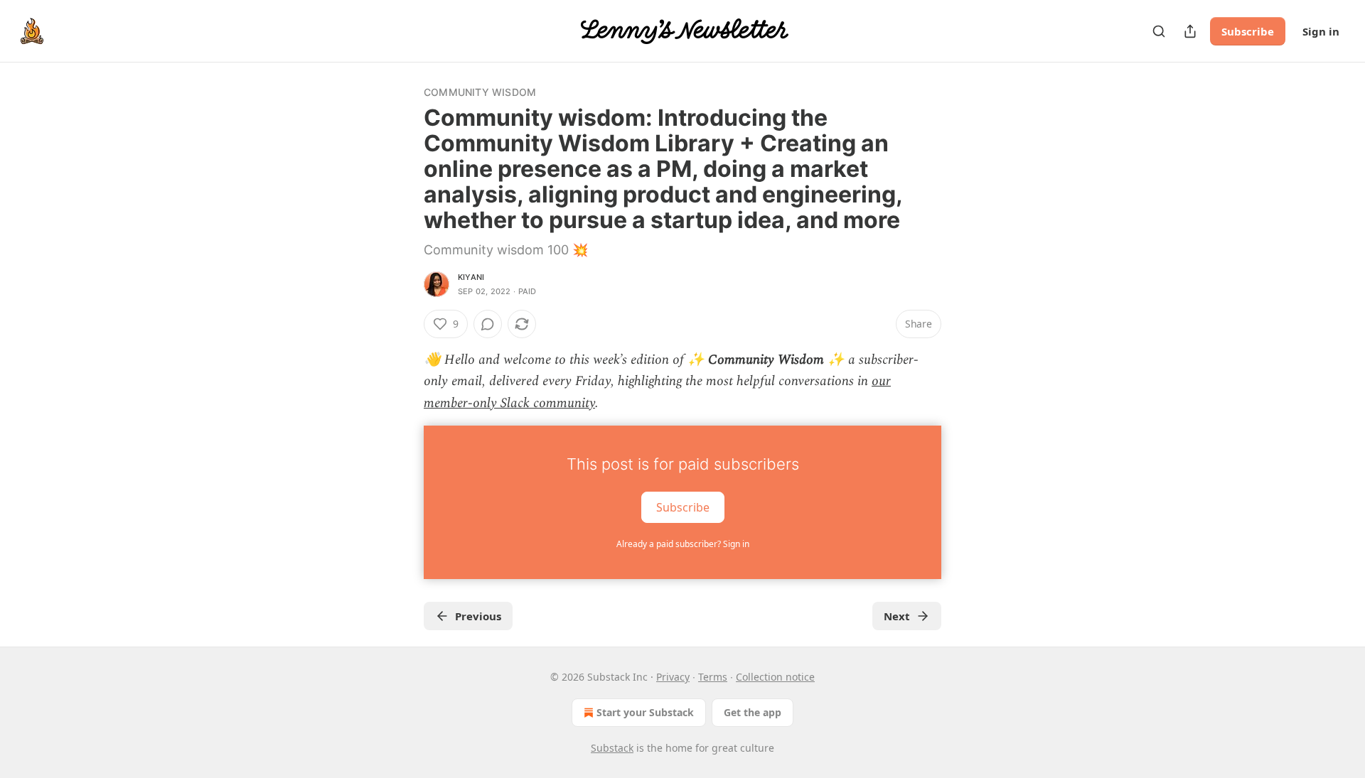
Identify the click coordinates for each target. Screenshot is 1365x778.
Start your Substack (645, 712)
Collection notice (775, 677)
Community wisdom (480, 92)
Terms (712, 677)
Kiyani (471, 277)
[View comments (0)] (487, 324)
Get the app (752, 712)
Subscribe (1247, 31)
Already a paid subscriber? (682, 544)
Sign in (1320, 31)
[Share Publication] (1190, 31)
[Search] (1159, 31)
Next (897, 616)
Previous (478, 616)
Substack (612, 748)
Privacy (673, 677)
